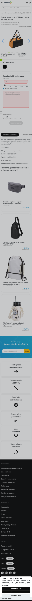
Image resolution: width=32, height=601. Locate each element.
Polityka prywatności (7, 598)
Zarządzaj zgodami (16, 595)
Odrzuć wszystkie (16, 591)
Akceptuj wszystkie (16, 588)
